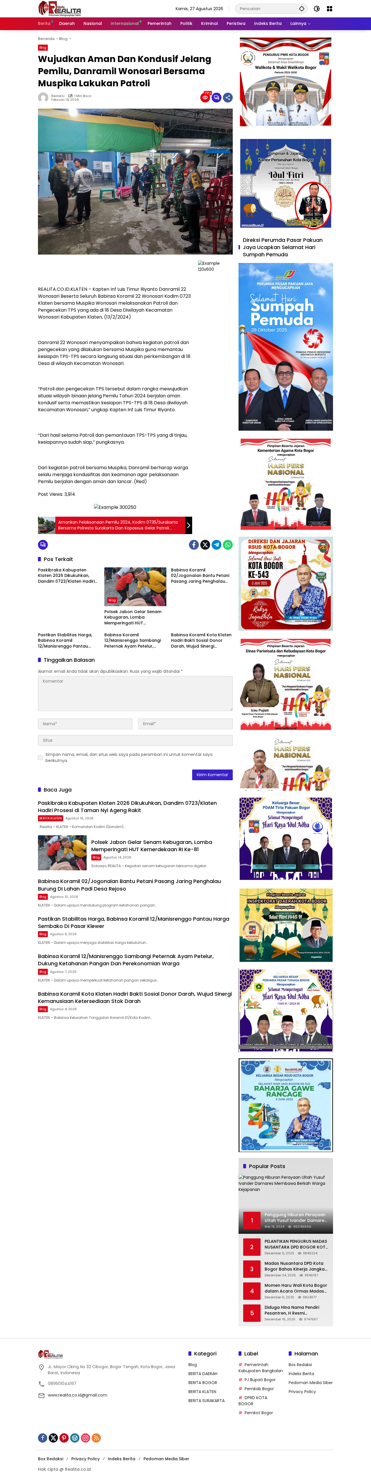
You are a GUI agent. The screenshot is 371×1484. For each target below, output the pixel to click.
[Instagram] (85, 1438)
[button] (302, 8)
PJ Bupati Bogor (260, 1380)
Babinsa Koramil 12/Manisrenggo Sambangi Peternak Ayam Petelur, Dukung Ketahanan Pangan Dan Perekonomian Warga (133, 640)
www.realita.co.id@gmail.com (77, 1395)
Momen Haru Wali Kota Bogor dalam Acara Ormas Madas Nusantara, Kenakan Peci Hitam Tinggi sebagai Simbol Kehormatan (296, 1288)
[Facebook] (194, 545)
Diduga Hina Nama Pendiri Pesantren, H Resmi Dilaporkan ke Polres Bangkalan (292, 1310)
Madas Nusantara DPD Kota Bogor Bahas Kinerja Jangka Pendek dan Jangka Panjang (295, 1266)
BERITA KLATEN (50, 818)
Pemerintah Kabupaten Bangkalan (261, 1368)
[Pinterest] (64, 1438)
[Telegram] (216, 545)
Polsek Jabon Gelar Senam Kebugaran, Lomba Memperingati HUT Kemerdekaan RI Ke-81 (132, 617)
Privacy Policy (302, 1392)
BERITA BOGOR (202, 1383)
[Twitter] (205, 545)
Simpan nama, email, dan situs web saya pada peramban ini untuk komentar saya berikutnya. (129, 757)
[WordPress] (74, 1438)
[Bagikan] (228, 98)
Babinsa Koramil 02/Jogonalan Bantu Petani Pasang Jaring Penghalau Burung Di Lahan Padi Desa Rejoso (200, 575)
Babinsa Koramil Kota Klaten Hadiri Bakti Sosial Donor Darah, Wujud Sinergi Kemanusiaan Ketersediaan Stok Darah (201, 640)
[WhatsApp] (228, 545)
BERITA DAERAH (202, 1374)
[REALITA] (59, 8)
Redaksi (58, 96)
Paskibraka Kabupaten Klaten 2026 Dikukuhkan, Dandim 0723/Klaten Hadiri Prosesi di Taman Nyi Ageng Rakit (67, 575)
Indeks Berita (301, 1374)
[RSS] (96, 1438)
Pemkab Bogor (259, 1389)
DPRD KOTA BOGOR (253, 1401)
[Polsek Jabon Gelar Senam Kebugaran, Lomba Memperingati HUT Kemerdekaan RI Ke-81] (135, 586)
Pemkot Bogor (259, 1413)
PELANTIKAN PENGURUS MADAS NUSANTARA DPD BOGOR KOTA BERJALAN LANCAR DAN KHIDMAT (296, 1244)
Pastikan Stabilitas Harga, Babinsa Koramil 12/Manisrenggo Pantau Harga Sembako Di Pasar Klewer (65, 640)
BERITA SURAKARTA (206, 1400)
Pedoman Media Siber (311, 1383)
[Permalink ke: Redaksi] (44, 97)
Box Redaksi (300, 1365)
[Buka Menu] (329, 8)
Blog (42, 47)
